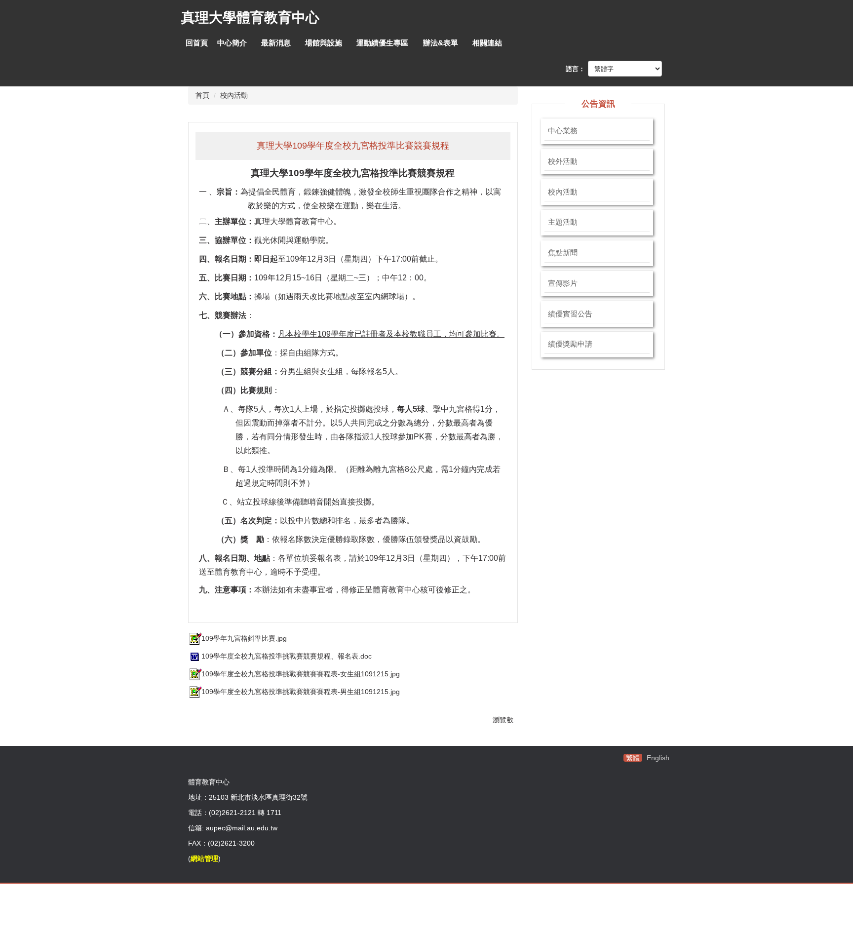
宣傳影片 (563, 283)
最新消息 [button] (276, 43)
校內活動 (234, 95)
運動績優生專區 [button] (382, 43)
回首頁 (197, 43)
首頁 (202, 95)
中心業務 (563, 131)
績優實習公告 (570, 314)
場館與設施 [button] (323, 43)
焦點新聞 (563, 253)
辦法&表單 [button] (440, 43)
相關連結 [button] (487, 43)
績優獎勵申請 (570, 344)
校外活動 (563, 161)
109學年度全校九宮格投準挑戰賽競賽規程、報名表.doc (286, 656)
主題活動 (563, 222)
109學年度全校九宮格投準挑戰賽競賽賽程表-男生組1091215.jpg (300, 692)
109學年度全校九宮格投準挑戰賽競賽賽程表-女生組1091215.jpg (300, 674)
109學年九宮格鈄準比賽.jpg (244, 638)
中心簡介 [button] (232, 43)
